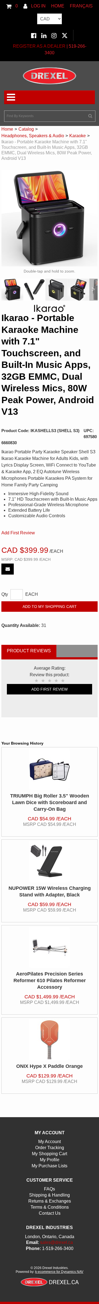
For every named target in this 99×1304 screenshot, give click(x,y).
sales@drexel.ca (56, 1242)
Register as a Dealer (39, 46)
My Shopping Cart (49, 1153)
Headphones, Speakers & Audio (32, 135)
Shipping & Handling (49, 1195)
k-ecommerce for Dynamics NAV (59, 1272)
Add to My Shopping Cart (50, 606)
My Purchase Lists (49, 1165)
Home (57, 6)
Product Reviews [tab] (29, 650)
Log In (38, 6)
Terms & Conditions (50, 1207)
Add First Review (18, 532)
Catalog (26, 129)
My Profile (49, 1159)
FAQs (49, 1189)
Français (81, 6)
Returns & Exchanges (49, 1201)
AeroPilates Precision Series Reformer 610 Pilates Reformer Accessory (49, 980)
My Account (49, 1141)
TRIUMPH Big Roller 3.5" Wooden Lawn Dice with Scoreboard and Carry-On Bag (49, 802)
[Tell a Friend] (7, 569)
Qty (4, 594)
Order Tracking (49, 1147)
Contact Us (50, 1213)
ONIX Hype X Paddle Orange (49, 1066)
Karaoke (77, 135)
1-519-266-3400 (57, 1248)
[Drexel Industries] (49, 76)
